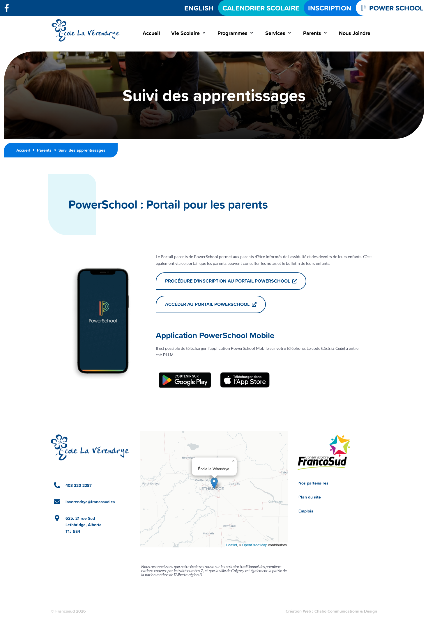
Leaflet (231, 544)
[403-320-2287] (57, 485)
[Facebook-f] (6, 8)
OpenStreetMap (254, 544)
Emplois (305, 511)
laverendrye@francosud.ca (90, 502)
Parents (44, 150)
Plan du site (309, 497)
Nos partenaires (313, 483)
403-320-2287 (79, 485)
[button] (189, 33)
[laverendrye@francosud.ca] (57, 502)
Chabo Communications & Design (345, 611)
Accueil (23, 150)
